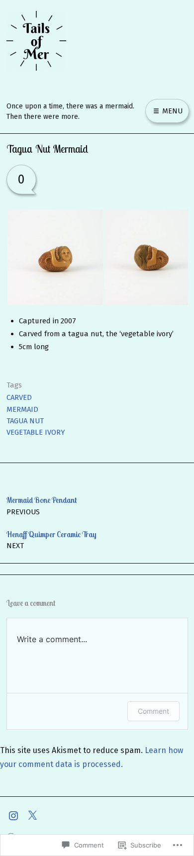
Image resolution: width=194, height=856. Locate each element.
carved (19, 397)
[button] (54, 257)
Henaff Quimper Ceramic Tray (51, 539)
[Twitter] (34, 815)
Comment (153, 711)
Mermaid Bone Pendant (41, 505)
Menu (171, 110)
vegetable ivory (35, 432)
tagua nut (25, 420)
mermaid (22, 409)
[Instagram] (15, 815)
